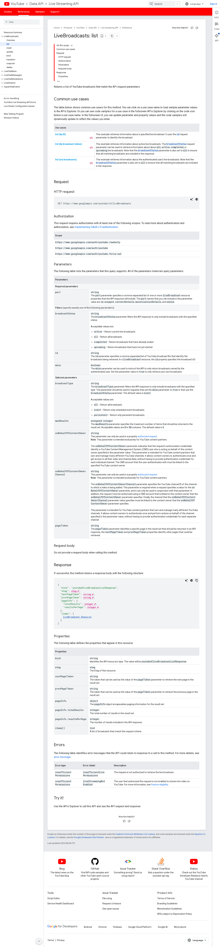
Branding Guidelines (167, 903)
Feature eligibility (159, 784)
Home (57, 28)
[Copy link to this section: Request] (72, 182)
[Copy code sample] (196, 580)
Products (68, 28)
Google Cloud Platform (139, 927)
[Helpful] (192, 27)
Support (54, 11)
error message (62, 757)
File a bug (107, 898)
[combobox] (164, 4)
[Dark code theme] (196, 199)
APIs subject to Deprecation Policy (174, 914)
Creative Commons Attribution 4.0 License (135, 834)
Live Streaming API (64, 4)
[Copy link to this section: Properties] (73, 636)
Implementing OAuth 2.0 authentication (96, 227)
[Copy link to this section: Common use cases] (92, 99)
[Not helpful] (196, 27)
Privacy (61, 940)
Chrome (102, 927)
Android (88, 927)
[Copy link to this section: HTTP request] (77, 192)
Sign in (213, 4)
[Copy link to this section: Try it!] (66, 798)
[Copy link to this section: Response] (74, 565)
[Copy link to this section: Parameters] (75, 265)
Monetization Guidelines (169, 908)
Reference (24, 11)
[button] (21, 36)
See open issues (110, 908)
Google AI (163, 927)
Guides (8, 11)
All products (180, 927)
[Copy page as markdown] (112, 36)
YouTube (17, 4)
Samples (40, 11)
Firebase (117, 927)
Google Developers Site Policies (89, 837)
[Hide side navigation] (39, 941)
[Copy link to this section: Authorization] (77, 217)
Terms (50, 940)
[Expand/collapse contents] (72, 45)
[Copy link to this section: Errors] (68, 745)
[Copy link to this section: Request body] (78, 546)
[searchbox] (22, 22)
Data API (36, 4)
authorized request (147, 436)
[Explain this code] (191, 199)
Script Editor (53, 898)
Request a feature (111, 903)
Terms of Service (166, 898)
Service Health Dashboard (60, 903)
